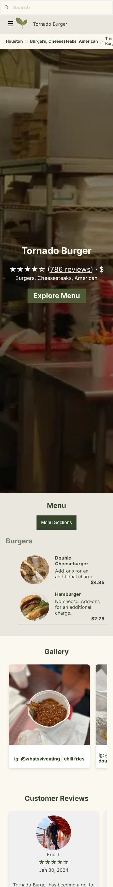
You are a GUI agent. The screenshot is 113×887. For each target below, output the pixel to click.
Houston (14, 41)
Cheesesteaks (62, 41)
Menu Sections (56, 522)
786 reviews (70, 269)
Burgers (38, 41)
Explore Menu (56, 295)
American (88, 41)
